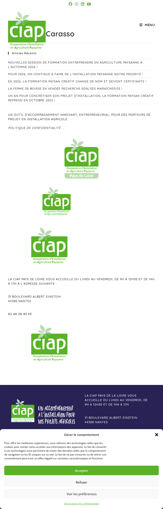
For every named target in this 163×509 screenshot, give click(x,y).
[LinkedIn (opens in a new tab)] (83, 4)
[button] (157, 435)
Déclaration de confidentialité (81, 503)
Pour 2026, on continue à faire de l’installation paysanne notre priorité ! (75, 74)
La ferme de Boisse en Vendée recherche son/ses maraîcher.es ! (65, 88)
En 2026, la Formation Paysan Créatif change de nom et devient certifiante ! (77, 81)
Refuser (81, 482)
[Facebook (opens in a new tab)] (71, 4)
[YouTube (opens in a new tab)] (89, 4)
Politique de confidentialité (34, 128)
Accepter (81, 470)
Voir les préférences (82, 494)
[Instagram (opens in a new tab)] (77, 4)
